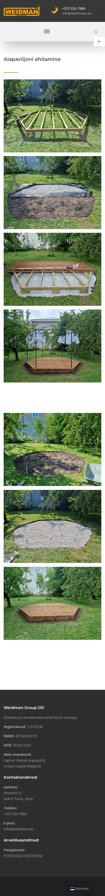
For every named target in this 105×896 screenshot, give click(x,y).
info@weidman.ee (77, 13)
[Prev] (99, 42)
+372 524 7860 (73, 8)
